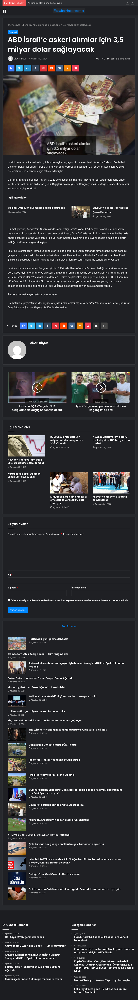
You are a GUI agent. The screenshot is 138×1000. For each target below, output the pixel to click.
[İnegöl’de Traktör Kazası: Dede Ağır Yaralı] (17, 764)
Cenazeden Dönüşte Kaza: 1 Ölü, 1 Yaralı (53, 744)
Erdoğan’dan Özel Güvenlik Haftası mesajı (54, 874)
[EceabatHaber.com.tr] (69, 10)
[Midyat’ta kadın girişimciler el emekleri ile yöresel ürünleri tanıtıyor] (69, 482)
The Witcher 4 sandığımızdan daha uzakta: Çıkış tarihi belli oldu (68, 729)
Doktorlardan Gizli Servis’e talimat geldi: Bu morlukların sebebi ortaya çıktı (75, 889)
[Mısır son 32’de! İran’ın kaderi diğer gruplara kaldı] (17, 824)
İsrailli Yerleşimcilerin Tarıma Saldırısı (52, 774)
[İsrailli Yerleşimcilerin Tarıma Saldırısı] (17, 779)
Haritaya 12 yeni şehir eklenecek (48, 639)
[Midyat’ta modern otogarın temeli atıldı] (111, 482)
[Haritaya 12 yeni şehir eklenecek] (17, 643)
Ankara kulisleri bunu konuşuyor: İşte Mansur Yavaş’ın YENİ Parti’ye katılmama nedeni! (72, 3)
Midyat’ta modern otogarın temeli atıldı (110, 498)
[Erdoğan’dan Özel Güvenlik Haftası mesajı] (17, 878)
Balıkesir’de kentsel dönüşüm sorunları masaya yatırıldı (63, 696)
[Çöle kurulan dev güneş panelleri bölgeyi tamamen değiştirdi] (17, 848)
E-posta (13, 587)
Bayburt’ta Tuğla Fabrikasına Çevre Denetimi (56, 805)
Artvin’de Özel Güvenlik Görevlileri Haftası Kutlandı (39, 835)
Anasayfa (15, 24)
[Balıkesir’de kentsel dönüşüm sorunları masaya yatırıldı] (17, 701)
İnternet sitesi (79, 587)
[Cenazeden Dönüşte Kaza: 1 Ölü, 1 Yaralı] (17, 749)
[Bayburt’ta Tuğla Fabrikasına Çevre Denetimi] (81, 212)
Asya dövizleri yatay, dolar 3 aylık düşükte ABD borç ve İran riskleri (111, 440)
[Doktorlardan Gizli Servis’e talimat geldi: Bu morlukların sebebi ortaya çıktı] (17, 893)
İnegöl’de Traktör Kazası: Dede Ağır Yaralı (54, 759)
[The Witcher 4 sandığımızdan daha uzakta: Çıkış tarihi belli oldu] (17, 734)
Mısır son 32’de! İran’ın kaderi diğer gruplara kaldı (59, 820)
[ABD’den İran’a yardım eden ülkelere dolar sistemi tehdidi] (26, 446)
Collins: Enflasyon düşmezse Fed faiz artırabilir (36, 207)
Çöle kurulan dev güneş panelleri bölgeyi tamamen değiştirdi (66, 844)
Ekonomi (26, 24)
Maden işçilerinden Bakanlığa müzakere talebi (36, 687)
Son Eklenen (69, 626)
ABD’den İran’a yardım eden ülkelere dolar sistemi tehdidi (26, 461)
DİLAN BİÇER (20, 58)
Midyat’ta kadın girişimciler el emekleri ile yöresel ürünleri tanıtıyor (68, 500)
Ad (10, 575)
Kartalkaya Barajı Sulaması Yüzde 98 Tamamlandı (24, 475)
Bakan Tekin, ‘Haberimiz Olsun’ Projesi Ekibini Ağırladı (40, 678)
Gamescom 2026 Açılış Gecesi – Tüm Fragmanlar (38, 654)
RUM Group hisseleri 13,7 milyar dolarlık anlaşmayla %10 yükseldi (66, 440)
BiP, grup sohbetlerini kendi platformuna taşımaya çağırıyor (45, 720)
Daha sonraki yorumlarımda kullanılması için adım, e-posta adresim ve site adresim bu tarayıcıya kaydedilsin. (70, 600)
